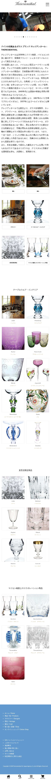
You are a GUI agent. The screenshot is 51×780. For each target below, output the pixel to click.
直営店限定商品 (13, 262)
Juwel (13, 322)
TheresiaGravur (37, 651)
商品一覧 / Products (12, 716)
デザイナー (13, 227)
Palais (38, 415)
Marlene (13, 565)
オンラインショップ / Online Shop (16, 729)
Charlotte (38, 447)
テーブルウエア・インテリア (38, 227)
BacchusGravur (37, 620)
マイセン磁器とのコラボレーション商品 (38, 262)
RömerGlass (13, 415)
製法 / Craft (9, 724)
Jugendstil (37, 384)
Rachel (13, 353)
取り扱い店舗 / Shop (12, 727)
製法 (38, 191)
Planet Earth (38, 353)
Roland (38, 533)
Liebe (13, 502)
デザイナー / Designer (12, 719)
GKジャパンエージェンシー (14, 740)
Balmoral (38, 502)
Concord (38, 565)
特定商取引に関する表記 (13, 756)
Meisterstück (13, 447)
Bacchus (13, 620)
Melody (13, 384)
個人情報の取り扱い (12, 748)
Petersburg (38, 322)
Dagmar (13, 533)
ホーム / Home (10, 713)
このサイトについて (12, 743)
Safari (13, 683)
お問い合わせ (9, 751)
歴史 (13, 191)
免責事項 (8, 745)
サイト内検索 (9, 754)
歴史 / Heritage (10, 721)
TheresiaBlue (13, 651)
